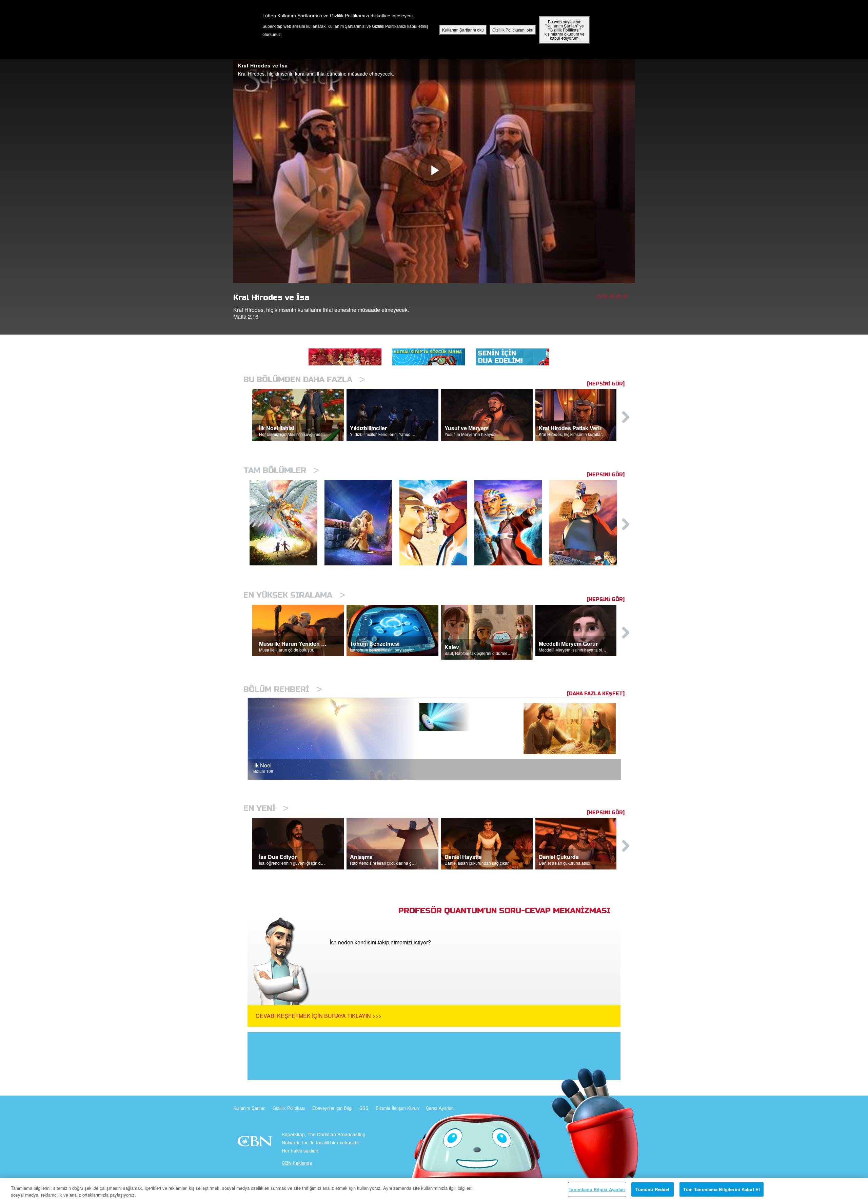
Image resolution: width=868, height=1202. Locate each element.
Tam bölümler (281, 470)
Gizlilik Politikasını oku (512, 30)
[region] (434, 1190)
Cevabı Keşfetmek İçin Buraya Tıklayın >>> (318, 1016)
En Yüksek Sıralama (294, 595)
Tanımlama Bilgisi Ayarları (597, 1189)
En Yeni (266, 808)
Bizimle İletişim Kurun (397, 1108)
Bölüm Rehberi (282, 689)
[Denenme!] (361, 523)
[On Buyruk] (586, 523)
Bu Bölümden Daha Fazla (304, 379)
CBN (255, 1143)
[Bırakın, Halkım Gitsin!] (511, 523)
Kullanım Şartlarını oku (463, 30)
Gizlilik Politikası (289, 1108)
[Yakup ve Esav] (436, 523)
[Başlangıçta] (287, 523)
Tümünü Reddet (652, 1189)
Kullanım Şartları (249, 1108)
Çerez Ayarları (440, 1108)
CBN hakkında (297, 1162)
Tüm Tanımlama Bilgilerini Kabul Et (721, 1189)
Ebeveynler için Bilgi (332, 1108)
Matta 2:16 (245, 316)
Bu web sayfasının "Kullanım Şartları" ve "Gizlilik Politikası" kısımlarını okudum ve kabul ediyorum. (565, 30)
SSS (364, 1108)
